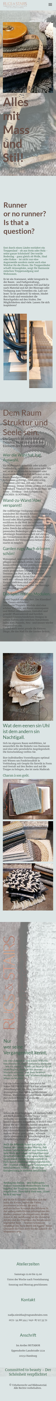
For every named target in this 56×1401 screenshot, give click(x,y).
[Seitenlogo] (15, 5)
